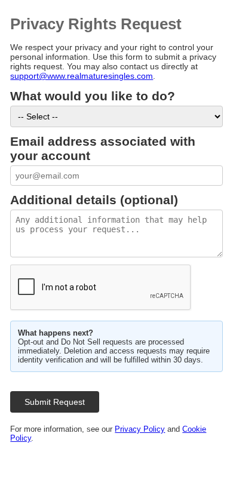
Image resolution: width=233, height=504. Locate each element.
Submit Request (54, 402)
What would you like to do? (92, 96)
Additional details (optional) (94, 200)
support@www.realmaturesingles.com (81, 76)
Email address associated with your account (102, 148)
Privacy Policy (140, 429)
